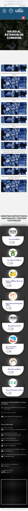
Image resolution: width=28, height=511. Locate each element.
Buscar (22, 5)
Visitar (11, 242)
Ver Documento (14, 75)
